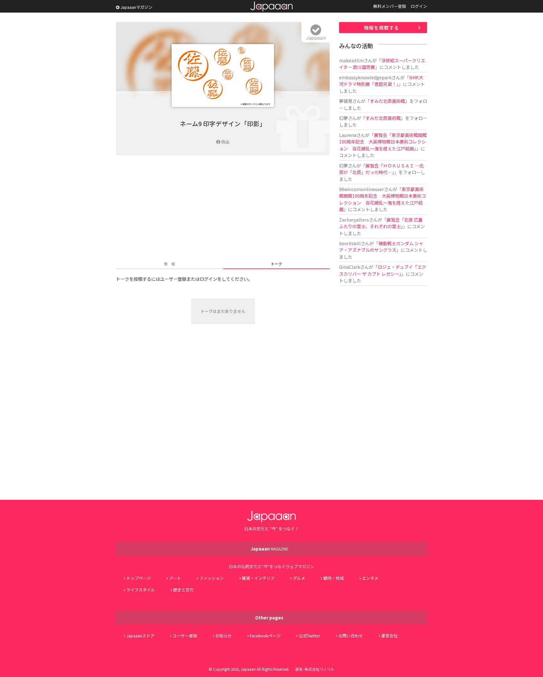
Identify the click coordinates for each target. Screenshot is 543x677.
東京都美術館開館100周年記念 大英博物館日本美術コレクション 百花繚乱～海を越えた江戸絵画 (382, 199)
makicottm (351, 60)
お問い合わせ (350, 636)
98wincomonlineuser (361, 189)
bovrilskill (350, 243)
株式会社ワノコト (319, 669)
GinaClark (349, 266)
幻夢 (343, 118)
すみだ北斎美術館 (387, 101)
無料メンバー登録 (389, 6)
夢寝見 (345, 101)
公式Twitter (309, 636)
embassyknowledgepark (365, 77)
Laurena (347, 135)
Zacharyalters (354, 219)
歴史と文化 (183, 590)
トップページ (138, 578)
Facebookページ (265, 636)
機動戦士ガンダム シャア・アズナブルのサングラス (381, 246)
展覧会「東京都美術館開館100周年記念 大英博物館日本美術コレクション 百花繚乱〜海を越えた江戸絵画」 (383, 142)
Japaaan (271, 6)
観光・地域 (333, 578)
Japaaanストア (140, 636)
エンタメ (370, 578)
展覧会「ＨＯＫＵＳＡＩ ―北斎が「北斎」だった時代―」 (381, 168)
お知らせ (223, 636)
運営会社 (389, 636)
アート (175, 578)
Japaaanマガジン (135, 7)
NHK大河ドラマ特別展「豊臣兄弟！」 (381, 80)
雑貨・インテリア (258, 578)
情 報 (169, 263)
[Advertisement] (223, 209)
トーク (276, 263)
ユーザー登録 (185, 636)
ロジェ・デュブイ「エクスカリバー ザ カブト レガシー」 (382, 270)
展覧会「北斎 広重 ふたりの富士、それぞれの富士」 (383, 222)
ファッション (211, 578)
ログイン (419, 6)
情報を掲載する (381, 27)
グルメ (299, 578)
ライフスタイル (140, 590)
